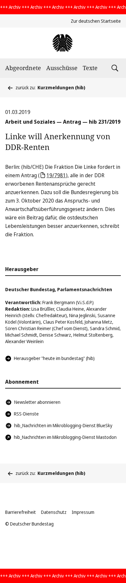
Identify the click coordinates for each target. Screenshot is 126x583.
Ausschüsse (62, 68)
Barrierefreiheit (20, 512)
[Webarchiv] (62, 43)
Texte (90, 68)
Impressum (83, 512)
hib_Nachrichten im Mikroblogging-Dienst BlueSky (63, 425)
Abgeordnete (23, 68)
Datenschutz (54, 512)
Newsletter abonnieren (37, 402)
